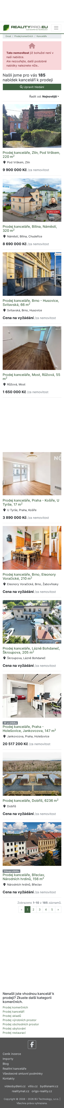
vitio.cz (33, 1086)
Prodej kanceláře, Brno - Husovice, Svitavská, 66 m (31, 302)
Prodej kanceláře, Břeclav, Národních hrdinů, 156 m (24, 877)
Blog (6, 1063)
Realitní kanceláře (14, 1068)
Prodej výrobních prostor (19, 1020)
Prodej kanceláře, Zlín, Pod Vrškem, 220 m (31, 154)
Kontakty (9, 1078)
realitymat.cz (20, 1091)
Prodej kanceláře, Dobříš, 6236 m (30, 800)
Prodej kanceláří (13, 1011)
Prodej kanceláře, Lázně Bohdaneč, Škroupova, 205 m (31, 650)
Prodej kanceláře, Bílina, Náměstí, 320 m (30, 228)
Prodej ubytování (14, 1028)
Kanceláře (42, 36)
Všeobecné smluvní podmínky (23, 1073)
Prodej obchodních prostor (21, 1024)
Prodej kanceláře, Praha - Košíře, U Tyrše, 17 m (31, 502)
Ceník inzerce (12, 1054)
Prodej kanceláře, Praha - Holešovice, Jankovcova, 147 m (29, 729)
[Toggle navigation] (56, 27)
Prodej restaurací (14, 1032)
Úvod (8, 36)
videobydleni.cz (15, 1086)
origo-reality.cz (42, 1091)
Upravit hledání (33, 87)
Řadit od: (43, 96)
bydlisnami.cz (49, 1086)
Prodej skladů (12, 1016)
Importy (8, 1058)
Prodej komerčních (23, 36)
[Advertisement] (32, 10)
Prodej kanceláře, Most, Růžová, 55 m (31, 377)
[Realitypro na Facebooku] (32, 1044)
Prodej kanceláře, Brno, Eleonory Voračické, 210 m (29, 576)
